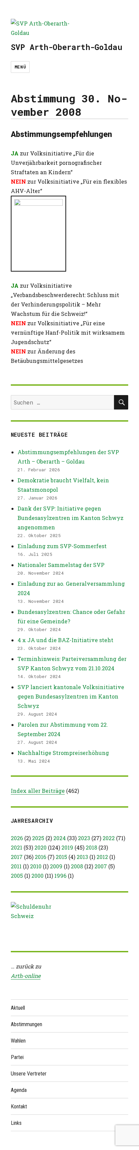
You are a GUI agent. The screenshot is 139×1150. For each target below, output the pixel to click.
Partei (17, 1057)
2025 (38, 838)
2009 (56, 866)
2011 (16, 866)
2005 (17, 875)
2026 (17, 838)
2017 (17, 856)
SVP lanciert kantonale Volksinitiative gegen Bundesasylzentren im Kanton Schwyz (71, 696)
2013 (82, 856)
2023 (84, 838)
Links (16, 1123)
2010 (35, 866)
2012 (102, 856)
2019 (67, 847)
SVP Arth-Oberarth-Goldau (66, 47)
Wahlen (18, 1041)
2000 (37, 875)
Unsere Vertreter (29, 1073)
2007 (100, 866)
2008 (77, 866)
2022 (109, 838)
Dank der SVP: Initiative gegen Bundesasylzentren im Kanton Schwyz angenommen (70, 518)
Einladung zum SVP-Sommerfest (62, 545)
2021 (16, 847)
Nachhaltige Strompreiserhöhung (63, 752)
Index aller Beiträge (38, 790)
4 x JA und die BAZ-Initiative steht (65, 639)
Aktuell (18, 1008)
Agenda (19, 1090)
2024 (59, 838)
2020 (40, 847)
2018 (91, 847)
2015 (61, 856)
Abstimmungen (26, 1024)
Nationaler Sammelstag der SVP (61, 564)
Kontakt (19, 1106)
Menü (20, 67)
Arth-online (25, 975)
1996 (60, 875)
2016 (40, 856)
